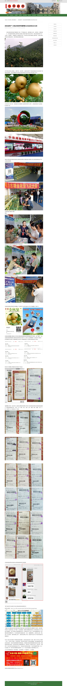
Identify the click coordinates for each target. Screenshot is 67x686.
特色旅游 (16, 15)
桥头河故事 (55, 40)
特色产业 (29, 15)
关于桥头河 (11, 15)
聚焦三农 (55, 42)
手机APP (54, 0)
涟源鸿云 (55, 24)
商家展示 (45, 15)
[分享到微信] (5, 32)
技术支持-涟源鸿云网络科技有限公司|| (33, 683)
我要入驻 (49, 15)
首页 (7, 15)
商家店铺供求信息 (40, 15)
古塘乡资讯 (55, 31)
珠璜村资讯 (55, 35)
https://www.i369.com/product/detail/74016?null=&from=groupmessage (24, 608)
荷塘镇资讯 (55, 33)
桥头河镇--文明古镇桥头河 (14, 0)
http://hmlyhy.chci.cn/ (19, 668)
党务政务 (55, 28)
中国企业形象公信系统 (33, 684)
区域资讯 (20, 15)
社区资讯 (55, 26)
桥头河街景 (34, 15)
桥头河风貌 (25, 15)
